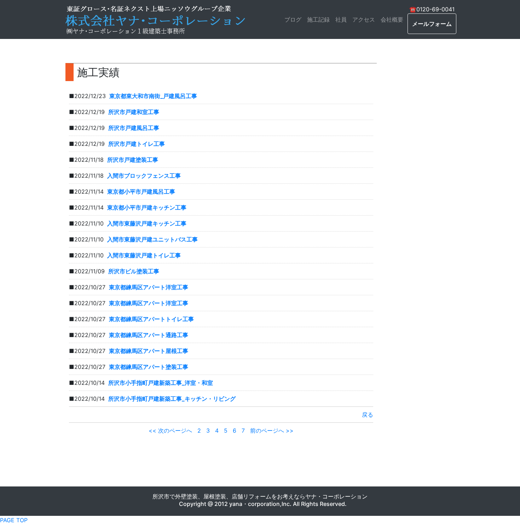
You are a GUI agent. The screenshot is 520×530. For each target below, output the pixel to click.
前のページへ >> (272, 430)
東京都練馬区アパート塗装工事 (148, 366)
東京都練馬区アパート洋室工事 (148, 287)
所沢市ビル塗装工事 (133, 271)
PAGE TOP (14, 520)
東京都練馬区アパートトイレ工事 (151, 319)
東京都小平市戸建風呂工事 (141, 191)
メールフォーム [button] (432, 23)
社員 (341, 19)
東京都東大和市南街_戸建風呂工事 (153, 95)
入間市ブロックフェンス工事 (144, 175)
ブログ (292, 19)
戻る (367, 414)
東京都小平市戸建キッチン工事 (146, 207)
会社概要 (392, 19)
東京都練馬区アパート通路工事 (148, 334)
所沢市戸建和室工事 (133, 111)
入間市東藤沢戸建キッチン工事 (146, 223)
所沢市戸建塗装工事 (132, 159)
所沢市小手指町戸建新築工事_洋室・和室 (160, 382)
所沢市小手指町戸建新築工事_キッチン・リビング (172, 398)
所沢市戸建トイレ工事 (136, 143)
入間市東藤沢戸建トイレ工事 (144, 255)
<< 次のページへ (170, 430)
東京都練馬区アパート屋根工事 (148, 350)
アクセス (363, 19)
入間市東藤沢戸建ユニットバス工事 (152, 239)
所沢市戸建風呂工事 (133, 127)
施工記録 (318, 19)
